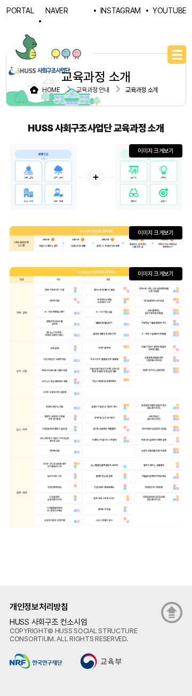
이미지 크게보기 (155, 150)
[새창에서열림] (36, 660)
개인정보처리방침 (39, 607)
